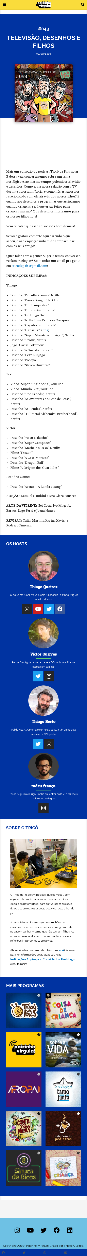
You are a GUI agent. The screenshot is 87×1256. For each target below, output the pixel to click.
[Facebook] (60, 609)
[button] (83, 5)
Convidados (51, 959)
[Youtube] (38, 609)
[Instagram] (27, 609)
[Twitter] (49, 609)
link (45, 330)
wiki (61, 950)
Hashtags (68, 959)
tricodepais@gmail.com (29, 266)
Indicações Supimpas (25, 959)
